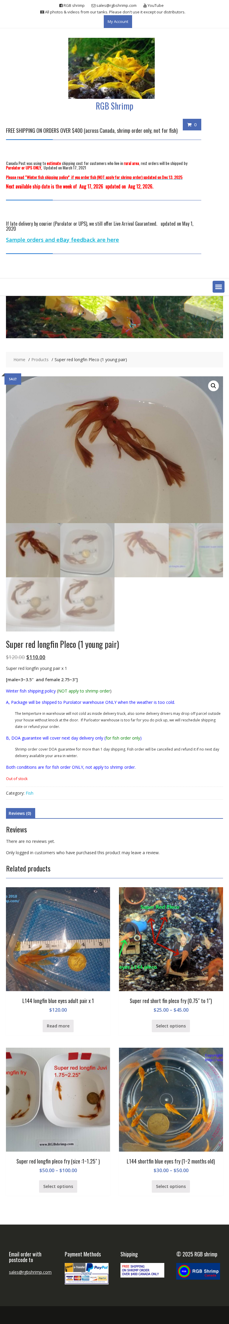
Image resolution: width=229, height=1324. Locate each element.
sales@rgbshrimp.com (30, 1272)
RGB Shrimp (114, 106)
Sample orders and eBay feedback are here (62, 239)
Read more (58, 1026)
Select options (171, 1026)
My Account (118, 21)
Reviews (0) (20, 813)
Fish (29, 793)
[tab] (19, 813)
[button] (219, 287)
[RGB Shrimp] (114, 336)
